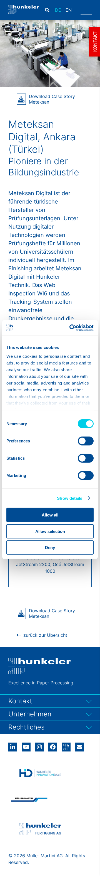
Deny (50, 547)
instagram (39, 745)
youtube (26, 745)
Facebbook (53, 745)
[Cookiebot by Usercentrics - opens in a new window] (71, 327)
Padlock (73, 10)
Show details (69, 498)
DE (58, 10)
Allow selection (50, 531)
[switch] (86, 441)
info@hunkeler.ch (79, 745)
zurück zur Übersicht (45, 635)
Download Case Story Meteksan (52, 99)
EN (69, 10)
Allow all (50, 515)
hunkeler (66, 745)
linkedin (13, 745)
